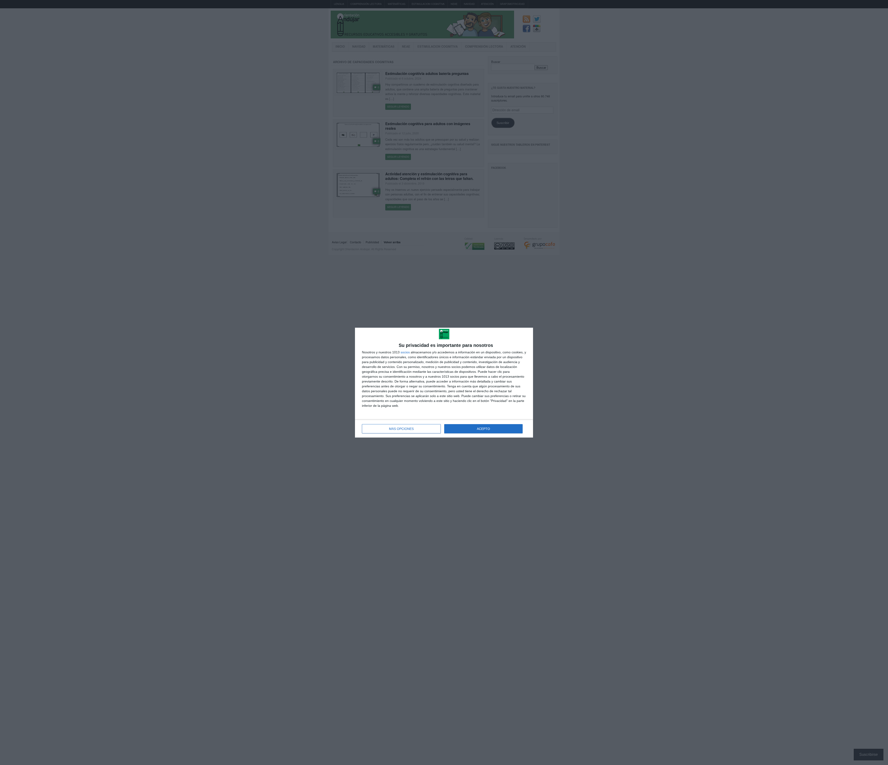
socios (405, 352)
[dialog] (444, 383)
